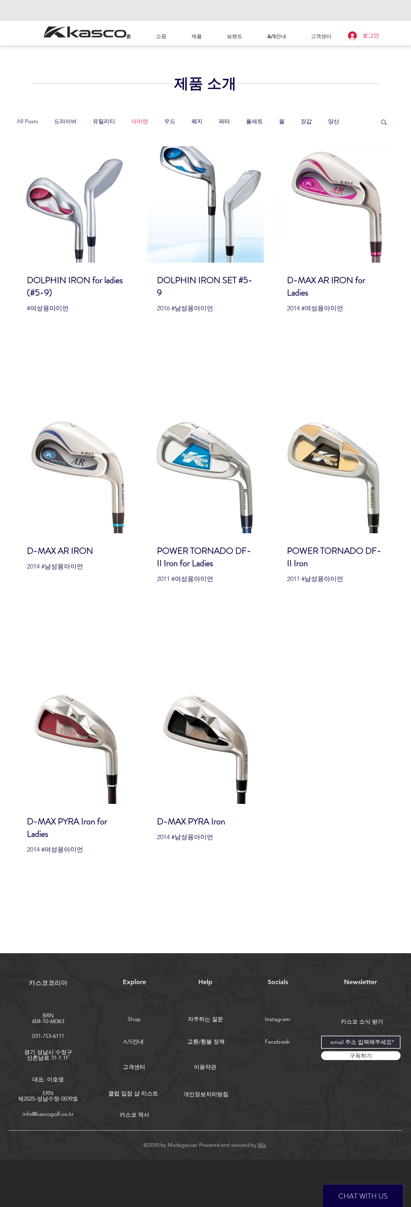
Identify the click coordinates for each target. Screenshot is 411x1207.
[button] (384, 122)
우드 (169, 121)
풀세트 (254, 121)
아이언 (139, 121)
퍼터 (224, 121)
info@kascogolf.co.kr (48, 1113)
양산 (333, 121)
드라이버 (65, 121)
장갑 (306, 121)
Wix (262, 1145)
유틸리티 (104, 121)
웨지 (197, 121)
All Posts (27, 121)
